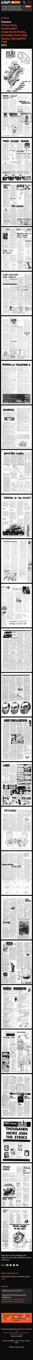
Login (3, 1279)
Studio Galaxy (20, 1347)
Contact (17, 1341)
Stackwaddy (9, 28)
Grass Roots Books (13, 31)
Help (4, 1341)
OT (23, 1291)
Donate (28, 6)
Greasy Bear (8, 25)
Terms (23, 1341)
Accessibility (10, 1341)
